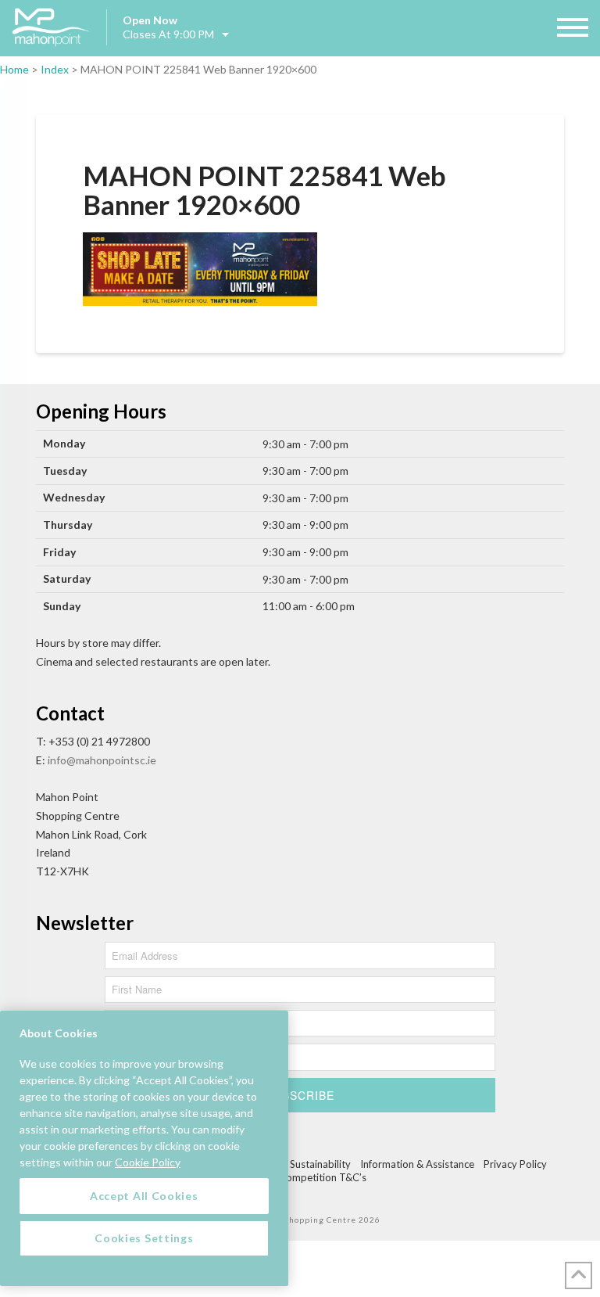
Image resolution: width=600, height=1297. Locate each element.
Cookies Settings (144, 1238)
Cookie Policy (147, 1162)
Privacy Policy (515, 1164)
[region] (144, 1148)
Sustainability (320, 1164)
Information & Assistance (417, 1164)
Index (55, 69)
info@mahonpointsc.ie (102, 760)
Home (14, 69)
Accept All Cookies (144, 1195)
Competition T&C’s (322, 1177)
